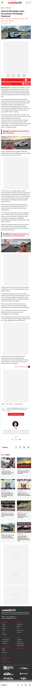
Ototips (19, 637)
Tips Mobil (19, 639)
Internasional (20, 630)
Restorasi (4, 643)
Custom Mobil (5, 639)
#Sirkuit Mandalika (19, 404)
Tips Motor (19, 641)
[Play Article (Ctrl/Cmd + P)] (23, 84)
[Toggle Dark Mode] (29, 2)
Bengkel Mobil (20, 643)
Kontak (4, 655)
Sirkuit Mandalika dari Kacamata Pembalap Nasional (12, 13)
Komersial (4, 652)
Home (2, 8)
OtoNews (4, 622)
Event (3, 630)
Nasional (8, 8)
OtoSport (19, 622)
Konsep (4, 628)
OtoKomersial (20, 648)
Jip (3, 632)
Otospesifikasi (6, 646)
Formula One (20, 624)
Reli (18, 628)
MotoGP (19, 626)
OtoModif (4, 637)
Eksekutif (4, 634)
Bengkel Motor (20, 645)
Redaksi (4, 659)
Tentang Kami (6, 657)
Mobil (3, 624)
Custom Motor (5, 641)
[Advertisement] (16, 57)
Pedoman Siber (6, 661)
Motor (3, 626)
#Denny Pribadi (9, 404)
